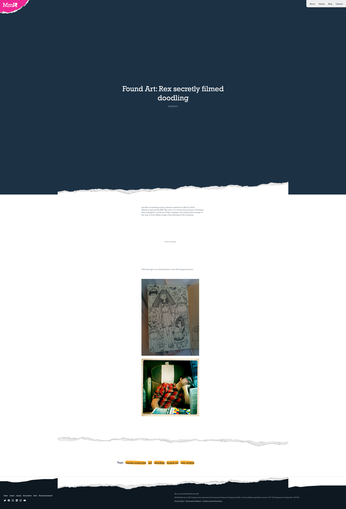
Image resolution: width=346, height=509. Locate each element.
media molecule (136, 462)
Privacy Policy (179, 501)
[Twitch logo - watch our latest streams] (21, 500)
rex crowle (187, 462)
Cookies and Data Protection (212, 501)
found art (172, 462)
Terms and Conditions (193, 501)
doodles (160, 462)
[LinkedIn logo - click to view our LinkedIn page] (17, 500)
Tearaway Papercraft (45, 495)
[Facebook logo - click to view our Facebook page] (9, 500)
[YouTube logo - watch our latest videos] (25, 500)
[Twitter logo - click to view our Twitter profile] (5, 500)
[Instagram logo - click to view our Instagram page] (13, 500)
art (150, 462)
